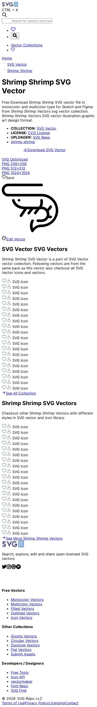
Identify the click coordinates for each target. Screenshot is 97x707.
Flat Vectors (21, 649)
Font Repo (19, 686)
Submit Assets (23, 654)
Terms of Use (13, 703)
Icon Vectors (21, 617)
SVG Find (18, 690)
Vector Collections (26, 45)
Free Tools (20, 672)
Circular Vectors (24, 640)
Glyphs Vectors (24, 636)
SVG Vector (46, 128)
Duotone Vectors (25, 645)
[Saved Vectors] (13, 30)
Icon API (18, 677)
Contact (72, 703)
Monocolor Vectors (27, 599)
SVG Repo (41, 137)
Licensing (57, 703)
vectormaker (21, 681)
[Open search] (15, 36)
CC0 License (39, 133)
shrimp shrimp (23, 142)
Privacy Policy (37, 703)
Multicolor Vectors (26, 604)
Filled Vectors (22, 608)
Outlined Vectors (25, 613)
